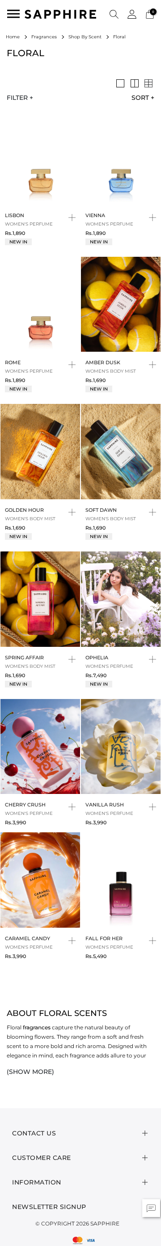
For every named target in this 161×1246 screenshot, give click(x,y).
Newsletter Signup (49, 1207)
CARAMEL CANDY (27, 938)
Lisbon (14, 215)
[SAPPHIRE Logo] (60, 13)
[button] (114, 13)
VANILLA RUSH (104, 805)
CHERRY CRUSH (25, 805)
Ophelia (96, 657)
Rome (13, 362)
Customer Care (41, 1158)
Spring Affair (24, 657)
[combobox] (139, 97)
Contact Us (34, 1133)
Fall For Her (104, 938)
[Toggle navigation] (13, 13)
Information (36, 1182)
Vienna (95, 215)
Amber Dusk (102, 362)
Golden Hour (24, 510)
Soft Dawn (101, 510)
